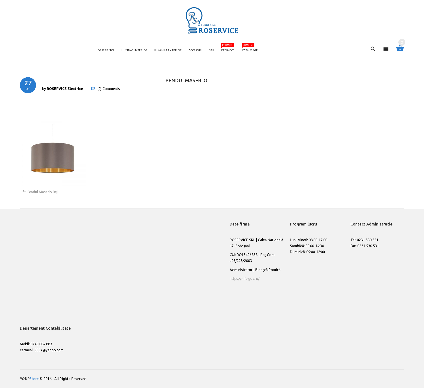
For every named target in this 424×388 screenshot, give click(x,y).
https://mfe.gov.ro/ (244, 279)
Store (29, 379)
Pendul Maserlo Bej (42, 192)
